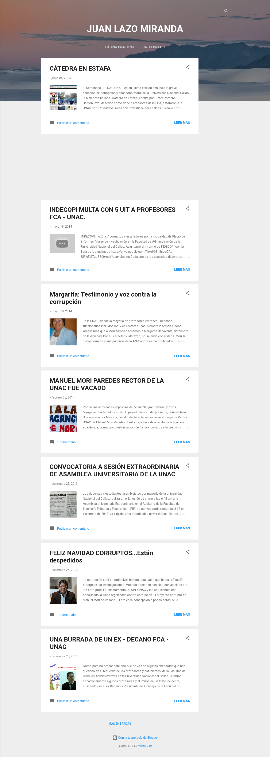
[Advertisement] (215, 121)
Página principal (120, 47)
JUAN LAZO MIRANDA (135, 28)
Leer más (182, 123)
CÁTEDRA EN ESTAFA (80, 68)
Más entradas (119, 723)
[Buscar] (226, 11)
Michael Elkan (145, 746)
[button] (187, 68)
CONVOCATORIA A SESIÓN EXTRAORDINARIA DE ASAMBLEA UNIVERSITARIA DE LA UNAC (114, 470)
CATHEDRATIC (153, 47)
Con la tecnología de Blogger (137, 738)
